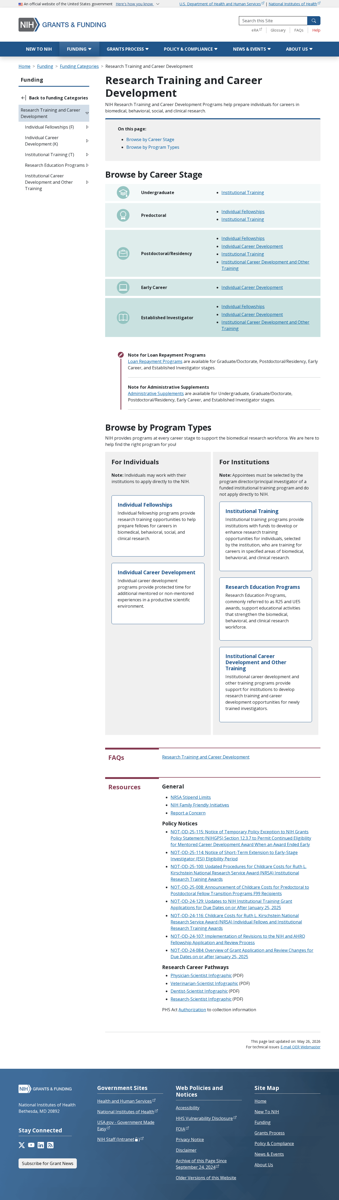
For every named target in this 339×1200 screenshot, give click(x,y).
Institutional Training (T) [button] (49, 154)
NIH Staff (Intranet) (118, 1139)
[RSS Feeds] (50, 1145)
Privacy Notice (190, 1139)
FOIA (180, 1129)
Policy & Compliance (189, 49)
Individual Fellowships (243, 211)
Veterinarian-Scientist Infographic (204, 983)
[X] (22, 1145)
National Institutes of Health (293, 3)
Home (24, 66)
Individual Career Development (252, 246)
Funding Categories (79, 66)
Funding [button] (32, 79)
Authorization (192, 1010)
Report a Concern (188, 813)
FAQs (299, 30)
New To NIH (267, 1112)
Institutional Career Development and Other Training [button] (49, 182)
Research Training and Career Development (205, 757)
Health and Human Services (124, 1101)
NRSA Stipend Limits (191, 797)
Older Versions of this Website (206, 1178)
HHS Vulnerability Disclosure (204, 1118)
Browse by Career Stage (150, 139)
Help (316, 30)
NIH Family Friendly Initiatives (200, 805)
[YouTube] (31, 1145)
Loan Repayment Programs (155, 361)
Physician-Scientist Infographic (201, 975)
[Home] (73, 24)
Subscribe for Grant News (47, 1163)
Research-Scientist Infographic (201, 999)
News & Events (250, 49)
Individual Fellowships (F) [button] (49, 127)
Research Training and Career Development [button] (50, 113)
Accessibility (187, 1108)
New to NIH (39, 49)
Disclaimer (186, 1150)
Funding (77, 49)
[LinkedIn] (41, 1145)
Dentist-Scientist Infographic (199, 991)
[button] (54, 98)
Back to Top (315, 1190)
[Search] (313, 20)
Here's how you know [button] (135, 3)
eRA (255, 30)
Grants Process (126, 49)
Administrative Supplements (156, 393)
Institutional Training (242, 192)
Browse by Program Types (152, 147)
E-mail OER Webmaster (300, 1046)
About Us (297, 49)
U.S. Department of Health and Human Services (220, 3)
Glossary (278, 30)
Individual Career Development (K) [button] (42, 141)
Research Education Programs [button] (55, 165)
